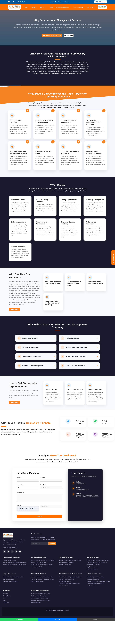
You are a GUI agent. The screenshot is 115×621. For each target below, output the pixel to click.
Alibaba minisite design (93, 579)
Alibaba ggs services (92, 585)
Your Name (19, 477)
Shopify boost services (65, 581)
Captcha (19, 505)
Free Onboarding (78, 7)
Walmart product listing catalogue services (42, 579)
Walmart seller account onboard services (42, 577)
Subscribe (52, 543)
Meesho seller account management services (43, 560)
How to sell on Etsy (92, 569)
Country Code (20, 485)
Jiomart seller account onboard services (70, 560)
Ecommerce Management (62, 7)
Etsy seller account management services (98, 560)
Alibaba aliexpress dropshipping (95, 577)
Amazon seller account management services (15, 562)
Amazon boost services (9, 560)
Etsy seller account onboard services (97, 562)
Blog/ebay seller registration (10, 581)
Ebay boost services (8, 579)
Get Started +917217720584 (52, 35)
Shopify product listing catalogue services (70, 577)
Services (33, 7)
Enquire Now (68, 35)
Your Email (42, 477)
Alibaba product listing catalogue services (98, 581)
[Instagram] (12, 551)
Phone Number (43, 485)
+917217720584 (80, 484)
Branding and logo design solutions (40, 600)
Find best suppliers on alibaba (95, 583)
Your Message (20, 492)
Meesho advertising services (38, 562)
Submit (39, 516)
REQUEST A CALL (100, 2)
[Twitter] (8, 551)
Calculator (43, 7)
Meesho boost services (37, 567)
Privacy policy (6, 596)
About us (5, 593)
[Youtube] (19, 551)
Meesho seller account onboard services (42, 564)
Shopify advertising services (66, 579)
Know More (14, 309)
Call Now (57, 619)
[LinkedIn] (16, 551)
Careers (5, 598)
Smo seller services (64, 585)
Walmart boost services (37, 581)
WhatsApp (19, 619)
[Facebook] (4, 551)
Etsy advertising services (93, 564)
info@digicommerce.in (82, 489)
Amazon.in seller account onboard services (15, 564)
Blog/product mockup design (38, 596)
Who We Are (90, 7)
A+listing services (36, 602)
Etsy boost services (92, 567)
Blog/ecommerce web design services (69, 583)
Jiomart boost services (65, 564)
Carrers (95, 619)
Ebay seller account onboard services (13, 577)
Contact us (6, 602)
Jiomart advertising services (66, 562)
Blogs (51, 7)
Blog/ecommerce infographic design (40, 593)
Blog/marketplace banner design (39, 598)
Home (27, 7)
